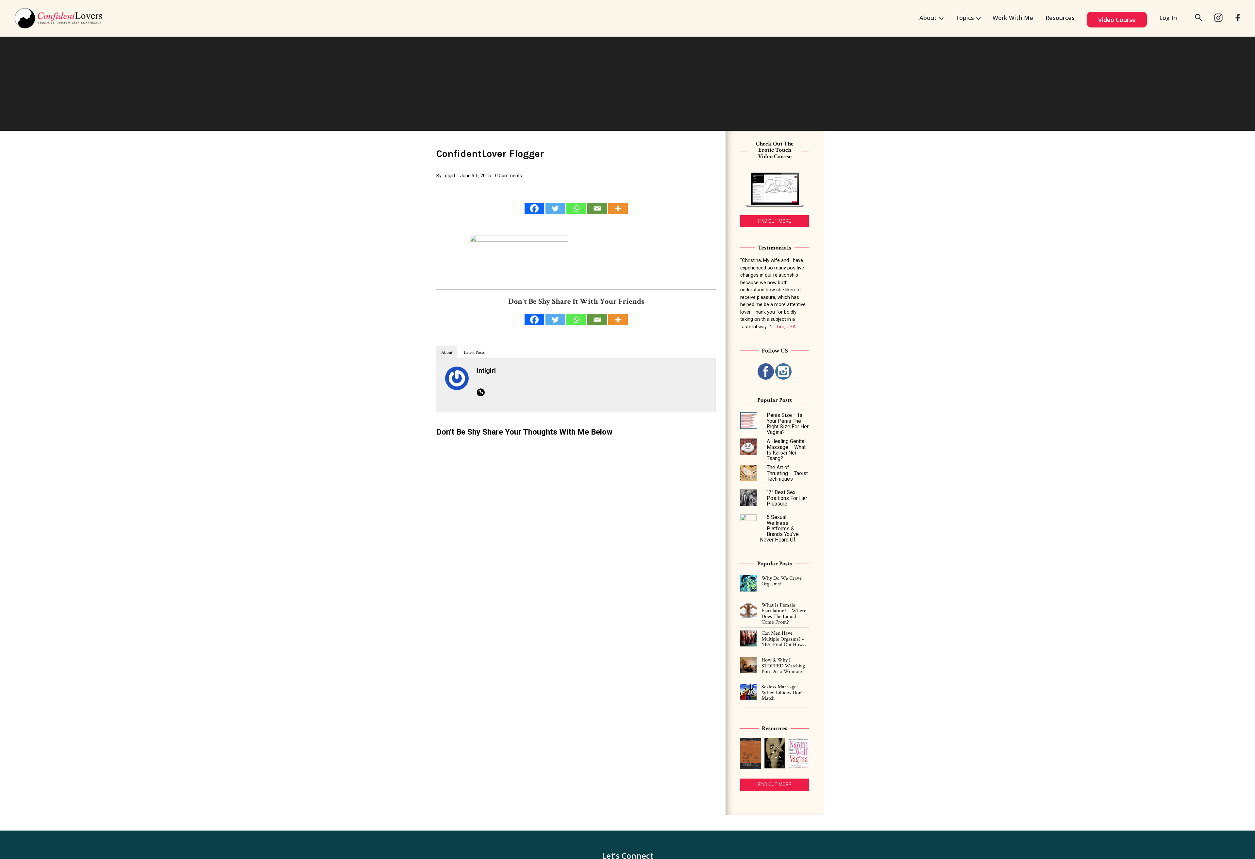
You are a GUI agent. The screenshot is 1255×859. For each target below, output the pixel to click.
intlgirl (449, 175)
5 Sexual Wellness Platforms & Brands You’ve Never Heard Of (779, 528)
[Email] (597, 208)
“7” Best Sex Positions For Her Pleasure (787, 498)
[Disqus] (576, 525)
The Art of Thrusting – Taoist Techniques (787, 473)
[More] (618, 208)
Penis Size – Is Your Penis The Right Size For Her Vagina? (788, 423)
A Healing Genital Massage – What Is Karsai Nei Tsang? (786, 449)
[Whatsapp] (576, 208)
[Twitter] (555, 208)
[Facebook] (534, 208)
